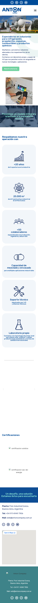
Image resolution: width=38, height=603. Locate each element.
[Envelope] (25, 2)
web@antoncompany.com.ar (19, 518)
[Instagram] (21, 2)
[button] (35, 10)
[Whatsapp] (12, 2)
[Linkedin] (16, 2)
